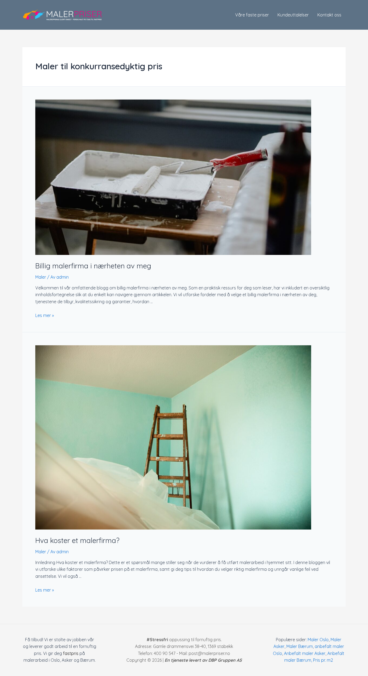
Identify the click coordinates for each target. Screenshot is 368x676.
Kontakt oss (329, 15)
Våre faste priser (252, 15)
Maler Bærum (299, 646)
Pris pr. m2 (323, 660)
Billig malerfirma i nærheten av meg (93, 265)
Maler (40, 277)
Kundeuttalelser (293, 15)
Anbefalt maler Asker (304, 653)
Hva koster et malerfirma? (77, 540)
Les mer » (44, 315)
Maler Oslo (318, 639)
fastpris (70, 653)
